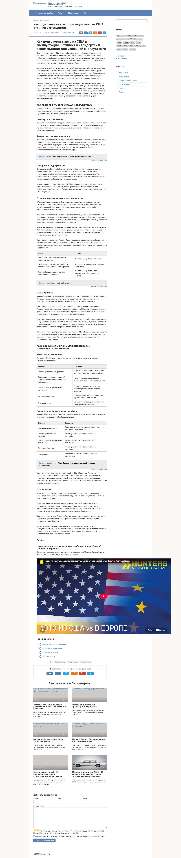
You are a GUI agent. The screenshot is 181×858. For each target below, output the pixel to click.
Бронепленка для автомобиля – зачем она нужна (49, 740)
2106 (139, 42)
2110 (137, 45)
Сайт (85, 799)
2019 (131, 39)
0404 (129, 35)
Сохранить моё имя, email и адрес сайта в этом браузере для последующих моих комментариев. (70, 836)
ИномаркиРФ (57, 3)
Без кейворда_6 (48, 656)
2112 (143, 45)
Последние (122, 58)
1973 (141, 35)
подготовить (73, 662)
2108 (125, 45)
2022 (132, 42)
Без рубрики (124, 77)
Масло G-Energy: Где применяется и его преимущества (88, 740)
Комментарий (38, 806)
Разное (86, 13)
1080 (135, 35)
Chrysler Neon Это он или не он (54, 644)
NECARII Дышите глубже (52, 648)
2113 (119, 49)
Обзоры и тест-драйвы (44, 13)
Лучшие (121, 56)
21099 (125, 49)
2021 (126, 42)
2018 (125, 39)
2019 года (139, 39)
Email (60, 799)
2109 (131, 45)
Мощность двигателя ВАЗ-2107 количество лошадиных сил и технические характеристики (87, 774)
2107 (119, 45)
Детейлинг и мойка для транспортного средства (84, 705)
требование (86, 662)
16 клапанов (121, 35)
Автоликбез (123, 73)
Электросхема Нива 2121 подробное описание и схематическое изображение (47, 774)
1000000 (133, 49)
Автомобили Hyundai (50, 652)
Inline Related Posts (102, 160)
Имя (35, 799)
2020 (119, 42)
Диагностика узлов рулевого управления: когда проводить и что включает (50, 706)
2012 (119, 39)
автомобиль (60, 662)
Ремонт (61, 13)
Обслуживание (74, 13)
